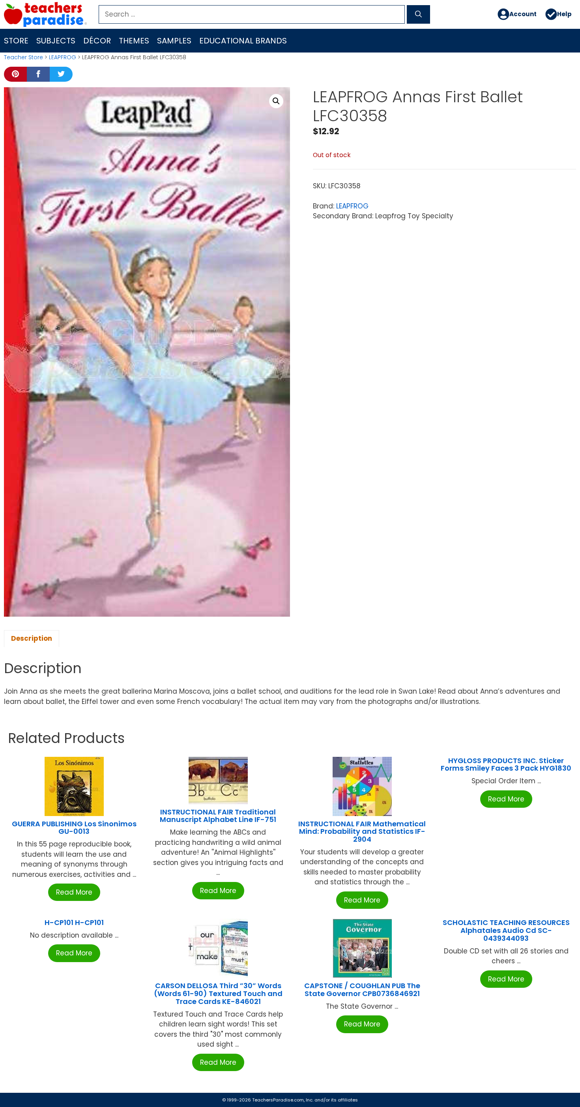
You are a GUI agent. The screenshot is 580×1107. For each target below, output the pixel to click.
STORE (16, 40)
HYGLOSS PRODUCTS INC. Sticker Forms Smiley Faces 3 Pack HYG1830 (506, 764)
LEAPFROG (62, 57)
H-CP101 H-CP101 (74, 922)
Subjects (55, 40)
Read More (74, 892)
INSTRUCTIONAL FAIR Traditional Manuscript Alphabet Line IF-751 (218, 816)
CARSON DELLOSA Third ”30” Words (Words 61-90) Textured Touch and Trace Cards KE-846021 (218, 993)
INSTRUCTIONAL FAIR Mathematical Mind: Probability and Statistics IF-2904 (362, 831)
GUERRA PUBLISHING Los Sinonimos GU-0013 (74, 828)
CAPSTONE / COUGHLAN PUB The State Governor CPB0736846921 (362, 989)
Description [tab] (31, 638)
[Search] (418, 14)
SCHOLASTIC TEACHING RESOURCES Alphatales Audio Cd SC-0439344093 (506, 930)
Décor (97, 40)
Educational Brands (243, 40)
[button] (276, 101)
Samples (174, 40)
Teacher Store (23, 57)
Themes (134, 40)
